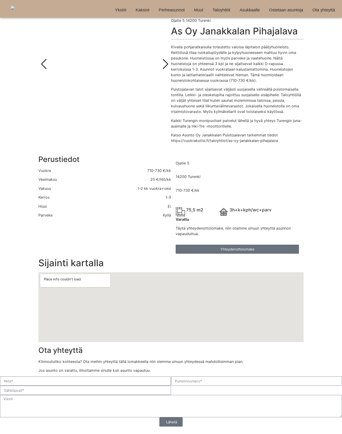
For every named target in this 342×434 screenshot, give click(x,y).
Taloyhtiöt (221, 10)
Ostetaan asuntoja (286, 10)
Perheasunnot (172, 10)
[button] (165, 64)
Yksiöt (120, 10)
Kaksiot (142, 10)
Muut (198, 10)
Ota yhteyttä (323, 10)
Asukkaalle (250, 10)
